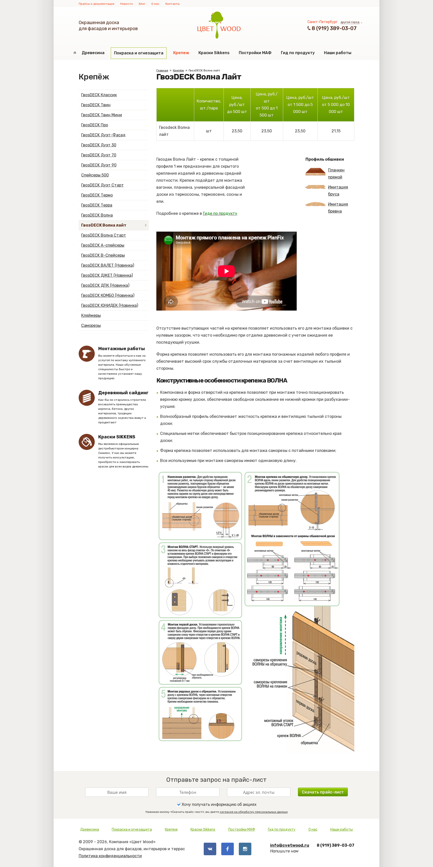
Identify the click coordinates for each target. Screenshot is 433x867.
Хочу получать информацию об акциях (219, 804)
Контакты (172, 4)
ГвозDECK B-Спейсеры (103, 255)
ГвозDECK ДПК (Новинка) (105, 285)
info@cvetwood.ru (289, 845)
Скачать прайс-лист (323, 792)
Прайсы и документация (96, 4)
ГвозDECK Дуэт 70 (98, 155)
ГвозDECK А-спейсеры (102, 245)
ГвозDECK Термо (97, 195)
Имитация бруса (338, 191)
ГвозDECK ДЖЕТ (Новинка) (107, 275)
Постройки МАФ (255, 52)
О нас (155, 4)
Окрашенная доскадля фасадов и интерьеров (108, 25)
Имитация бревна (338, 208)
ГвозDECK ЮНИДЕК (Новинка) (109, 305)
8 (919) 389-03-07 (334, 28)
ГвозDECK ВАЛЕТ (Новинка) (107, 265)
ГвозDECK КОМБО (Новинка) (107, 295)
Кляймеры (91, 315)
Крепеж (181, 52)
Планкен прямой (336, 173)
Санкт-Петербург (322, 22)
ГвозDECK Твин (96, 105)
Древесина (93, 52)
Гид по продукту (298, 52)
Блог (142, 4)
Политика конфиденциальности (110, 855)
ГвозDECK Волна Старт (103, 235)
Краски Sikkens (214, 52)
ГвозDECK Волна (97, 215)
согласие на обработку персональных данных (254, 812)
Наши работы (337, 52)
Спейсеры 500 (95, 175)
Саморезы (91, 325)
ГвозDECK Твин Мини (101, 115)
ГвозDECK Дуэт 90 (99, 165)
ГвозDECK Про (94, 125)
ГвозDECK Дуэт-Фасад (103, 135)
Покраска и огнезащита (138, 53)
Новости (126, 4)
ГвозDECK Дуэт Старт (102, 185)
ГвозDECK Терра (96, 205)
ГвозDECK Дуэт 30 (98, 145)
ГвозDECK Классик (99, 94)
